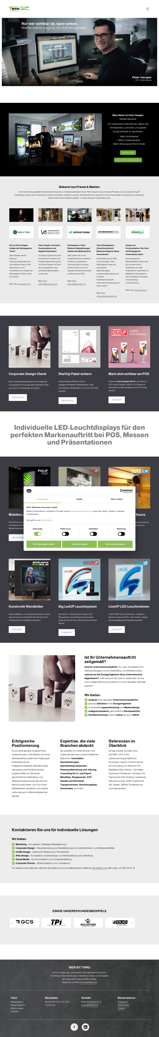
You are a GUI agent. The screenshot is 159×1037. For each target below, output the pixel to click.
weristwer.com (25, 284)
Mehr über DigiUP (128, 153)
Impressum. (47, 520)
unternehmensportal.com (107, 296)
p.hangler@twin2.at (88, 982)
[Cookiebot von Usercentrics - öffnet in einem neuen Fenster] (122, 491)
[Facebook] (74, 1027)
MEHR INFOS (18, 397)
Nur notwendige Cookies (44, 544)
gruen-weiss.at (141, 290)
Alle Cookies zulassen (115, 544)
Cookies (121, 1008)
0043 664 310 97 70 (94, 1002)
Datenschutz (123, 1005)
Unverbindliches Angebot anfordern (128, 160)
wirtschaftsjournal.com (76, 284)
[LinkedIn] (85, 1027)
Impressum (123, 1002)
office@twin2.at (99, 868)
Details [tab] (80, 499)
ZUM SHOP (117, 400)
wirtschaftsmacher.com (48, 284)
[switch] (65, 534)
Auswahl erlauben (79, 544)
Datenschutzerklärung (81, 511)
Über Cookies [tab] (117, 499)
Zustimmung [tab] (42, 499)
